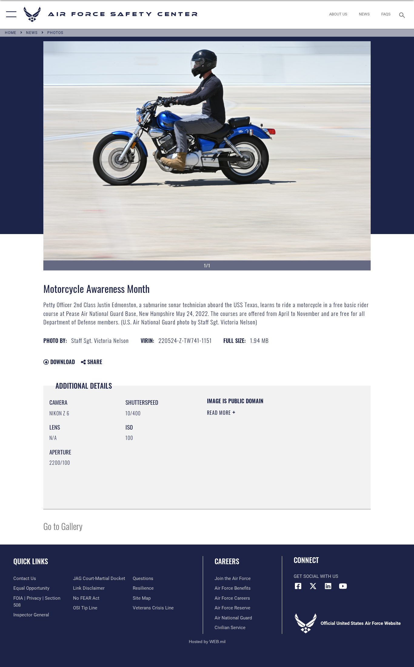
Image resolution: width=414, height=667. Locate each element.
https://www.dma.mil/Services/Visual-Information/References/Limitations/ (278, 459)
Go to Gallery (62, 525)
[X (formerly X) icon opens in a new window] (313, 586)
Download (62, 362)
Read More (219, 412)
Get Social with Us (316, 576)
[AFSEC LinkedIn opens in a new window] (327, 586)
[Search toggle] (403, 14)
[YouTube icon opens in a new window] (342, 586)
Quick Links (30, 561)
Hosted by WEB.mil (207, 641)
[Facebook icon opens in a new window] (298, 586)
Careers (227, 561)
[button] (10, 14)
